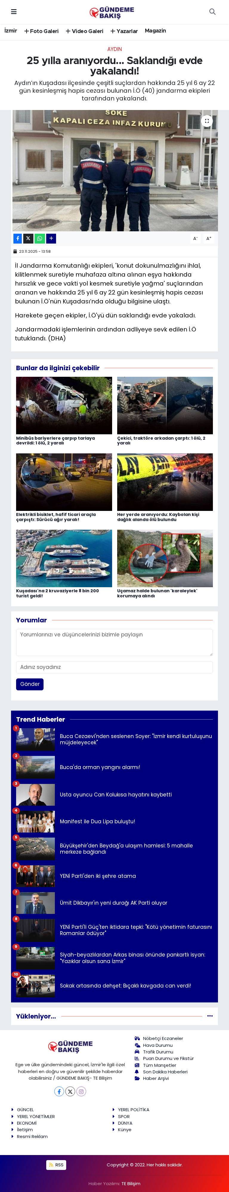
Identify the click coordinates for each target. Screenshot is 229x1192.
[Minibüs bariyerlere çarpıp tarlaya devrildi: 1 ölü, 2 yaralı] (64, 405)
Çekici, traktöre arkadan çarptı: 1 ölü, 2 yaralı (161, 440)
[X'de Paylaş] (28, 239)
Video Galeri (87, 31)
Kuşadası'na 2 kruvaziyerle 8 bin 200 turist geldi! (57, 593)
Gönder (30, 684)
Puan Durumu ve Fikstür (168, 1058)
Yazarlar (126, 31)
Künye (124, 1129)
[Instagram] (81, 1091)
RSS (59, 1165)
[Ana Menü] (14, 11)
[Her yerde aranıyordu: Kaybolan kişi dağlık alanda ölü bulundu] (165, 481)
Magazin (155, 31)
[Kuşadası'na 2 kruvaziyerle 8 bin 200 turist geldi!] (64, 558)
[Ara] (212, 12)
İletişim (25, 1129)
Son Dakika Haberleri (165, 1072)
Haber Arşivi (156, 1078)
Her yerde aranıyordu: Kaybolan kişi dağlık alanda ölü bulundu (158, 517)
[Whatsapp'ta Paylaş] (40, 239)
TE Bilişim (130, 1183)
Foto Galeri (44, 31)
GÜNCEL (25, 1109)
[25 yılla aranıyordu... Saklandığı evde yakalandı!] (114, 170)
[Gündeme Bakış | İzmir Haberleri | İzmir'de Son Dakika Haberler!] (111, 11)
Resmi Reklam (32, 1136)
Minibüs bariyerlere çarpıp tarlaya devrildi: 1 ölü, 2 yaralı (55, 440)
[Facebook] (59, 1091)
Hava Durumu (158, 1045)
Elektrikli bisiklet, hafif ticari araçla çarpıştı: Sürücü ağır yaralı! (56, 517)
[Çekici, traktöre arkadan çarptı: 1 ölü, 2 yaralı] (165, 405)
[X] (70, 1091)
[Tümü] (210, 1016)
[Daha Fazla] (51, 239)
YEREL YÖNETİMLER (36, 1116)
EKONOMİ (27, 1123)
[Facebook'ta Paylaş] (17, 239)
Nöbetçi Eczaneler (163, 1038)
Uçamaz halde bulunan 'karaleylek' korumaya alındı (157, 593)
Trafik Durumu (158, 1052)
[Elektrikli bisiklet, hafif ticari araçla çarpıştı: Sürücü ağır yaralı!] (64, 481)
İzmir (10, 31)
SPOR (124, 1116)
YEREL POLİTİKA (133, 1109)
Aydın (114, 49)
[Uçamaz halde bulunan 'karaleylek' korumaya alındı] (165, 558)
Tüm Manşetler (159, 1065)
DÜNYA (125, 1123)
